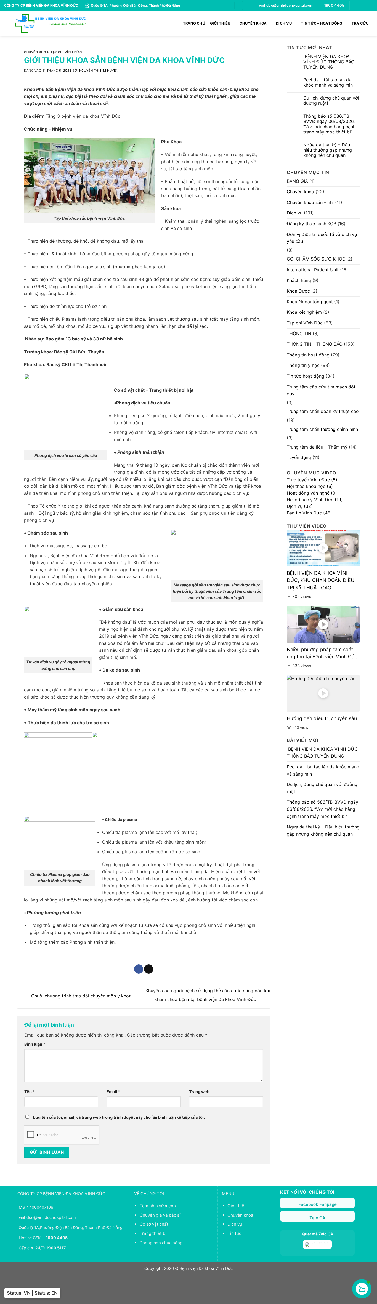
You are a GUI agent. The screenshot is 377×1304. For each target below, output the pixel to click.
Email (113, 1091)
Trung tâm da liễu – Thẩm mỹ (317, 447)
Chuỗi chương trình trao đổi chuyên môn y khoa (80, 995)
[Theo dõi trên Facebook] (354, 5)
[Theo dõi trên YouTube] (370, 5)
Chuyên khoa (36, 52)
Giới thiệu (237, 1205)
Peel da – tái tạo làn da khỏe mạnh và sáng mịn (328, 82)
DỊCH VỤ (284, 23)
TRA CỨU (360, 23)
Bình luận (34, 1044)
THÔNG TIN (299, 333)
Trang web (199, 1091)
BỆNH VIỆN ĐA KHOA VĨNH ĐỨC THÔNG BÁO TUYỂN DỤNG (328, 62)
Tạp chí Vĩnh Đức (66, 52)
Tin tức (234, 1233)
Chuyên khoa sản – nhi (310, 202)
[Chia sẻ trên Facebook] (138, 969)
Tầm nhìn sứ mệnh (158, 1205)
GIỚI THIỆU (220, 23)
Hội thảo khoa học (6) (310, 486)
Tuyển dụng (299, 457)
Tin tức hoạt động (305, 376)
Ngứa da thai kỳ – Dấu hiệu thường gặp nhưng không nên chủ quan (327, 150)
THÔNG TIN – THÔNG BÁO (315, 344)
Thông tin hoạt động (308, 355)
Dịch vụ (294, 213)
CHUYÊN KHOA (253, 23)
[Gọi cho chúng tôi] (365, 5)
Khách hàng (299, 280)
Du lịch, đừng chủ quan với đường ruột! (331, 100)
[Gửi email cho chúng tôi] (359, 5)
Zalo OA (317, 1217)
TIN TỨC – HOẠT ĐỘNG (321, 23)
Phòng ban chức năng (161, 1242)
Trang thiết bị (153, 1233)
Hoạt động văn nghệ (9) (312, 493)
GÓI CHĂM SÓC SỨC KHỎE (316, 259)
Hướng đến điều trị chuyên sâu (322, 718)
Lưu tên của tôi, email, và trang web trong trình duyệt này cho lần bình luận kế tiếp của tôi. (119, 1117)
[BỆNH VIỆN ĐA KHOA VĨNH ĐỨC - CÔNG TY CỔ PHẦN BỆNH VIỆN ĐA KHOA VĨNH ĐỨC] (50, 23)
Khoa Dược (298, 291)
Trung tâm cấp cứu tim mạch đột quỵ (321, 390)
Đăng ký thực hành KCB (311, 223)
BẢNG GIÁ (297, 181)
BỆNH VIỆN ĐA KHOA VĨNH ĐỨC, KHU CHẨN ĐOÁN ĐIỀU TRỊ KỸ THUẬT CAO (320, 580)
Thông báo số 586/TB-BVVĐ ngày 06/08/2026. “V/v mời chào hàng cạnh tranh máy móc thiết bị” (329, 124)
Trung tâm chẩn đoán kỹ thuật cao (323, 411)
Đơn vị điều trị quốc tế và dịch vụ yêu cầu (322, 238)
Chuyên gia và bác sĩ (160, 1215)
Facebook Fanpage (317, 1204)
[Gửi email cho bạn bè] (148, 969)
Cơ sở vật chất (154, 1224)
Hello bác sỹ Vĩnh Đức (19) (315, 499)
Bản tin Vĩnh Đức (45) (309, 513)
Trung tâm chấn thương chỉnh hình (322, 429)
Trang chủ (194, 23)
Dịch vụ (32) (300, 506)
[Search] (238, 5)
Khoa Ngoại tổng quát (310, 301)
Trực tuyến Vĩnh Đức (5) (312, 479)
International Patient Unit (313, 269)
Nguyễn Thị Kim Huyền (98, 71)
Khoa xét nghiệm (304, 312)
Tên (29, 1091)
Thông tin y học (303, 365)
